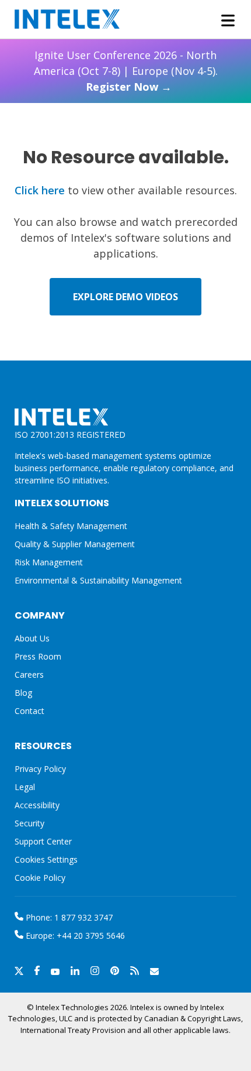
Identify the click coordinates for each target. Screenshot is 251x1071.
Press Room (38, 656)
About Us (32, 638)
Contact (29, 710)
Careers (29, 674)
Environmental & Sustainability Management (98, 580)
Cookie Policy (40, 877)
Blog (23, 692)
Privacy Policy (40, 768)
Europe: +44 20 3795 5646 (74, 935)
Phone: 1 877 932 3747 (68, 917)
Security (29, 823)
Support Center (43, 841)
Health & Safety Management (71, 525)
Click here (40, 190)
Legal (25, 786)
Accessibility (37, 805)
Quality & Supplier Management (75, 544)
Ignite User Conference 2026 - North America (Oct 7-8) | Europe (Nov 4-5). (126, 71)
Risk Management (49, 562)
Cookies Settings (46, 860)
